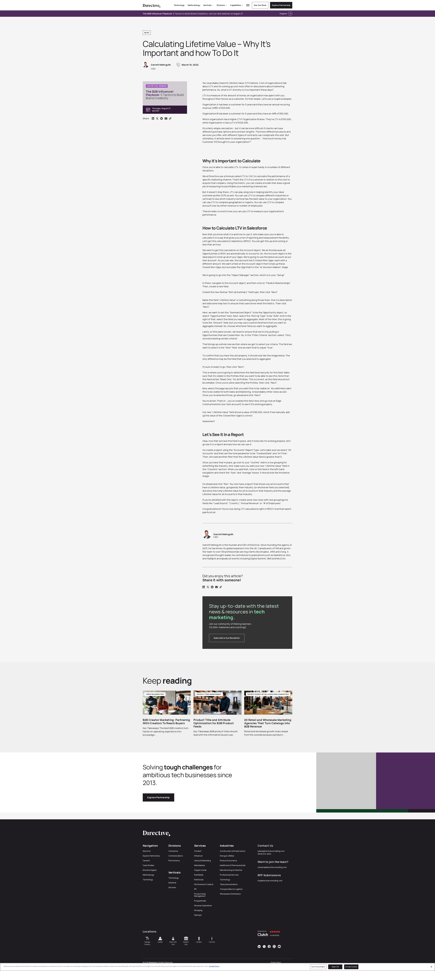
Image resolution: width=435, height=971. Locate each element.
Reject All (335, 967)
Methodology (194, 5)
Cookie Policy (214, 966)
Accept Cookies (351, 967)
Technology (179, 5)
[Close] (431, 966)
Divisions (221, 5)
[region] (217, 967)
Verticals (207, 5)
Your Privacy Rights (318, 967)
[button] (153, 118)
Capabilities (235, 5)
